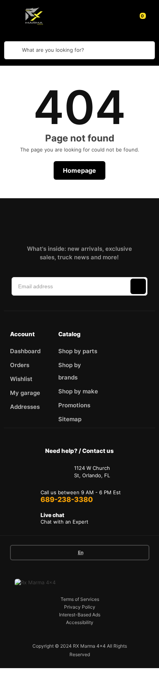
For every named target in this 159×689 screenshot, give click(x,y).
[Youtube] (107, 221)
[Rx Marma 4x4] (33, 16)
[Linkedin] (73, 221)
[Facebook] (39, 221)
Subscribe (138, 286)
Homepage (79, 170)
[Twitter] (90, 221)
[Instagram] (56, 221)
